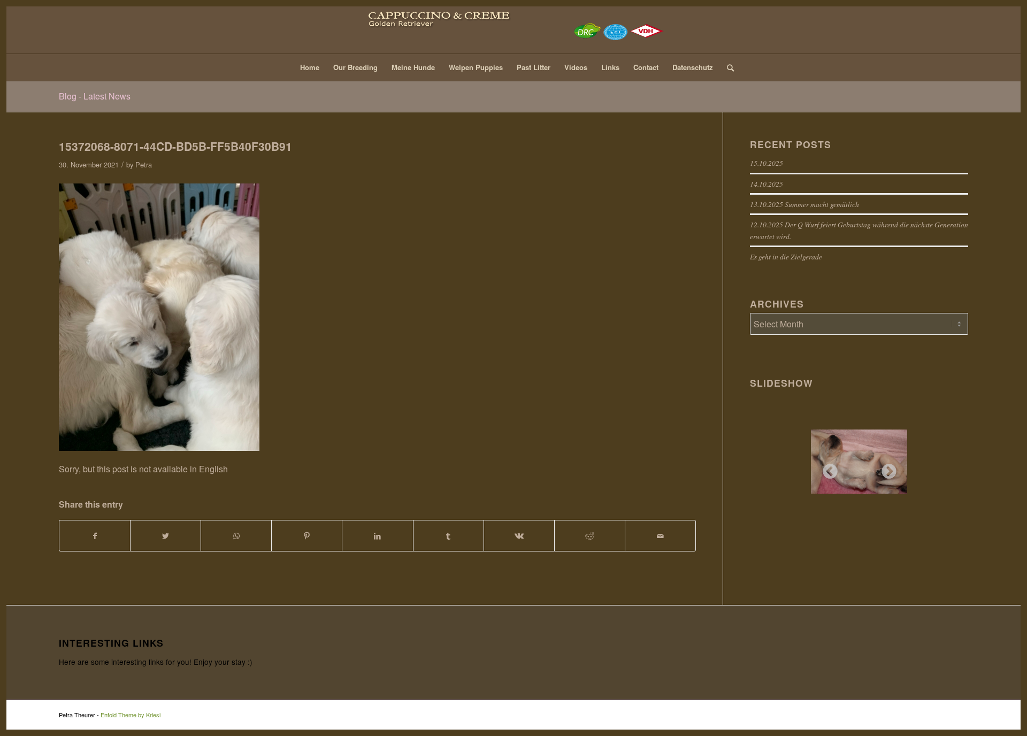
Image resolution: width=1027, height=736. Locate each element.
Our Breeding (355, 67)
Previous (827, 468)
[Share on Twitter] (166, 535)
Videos (575, 67)
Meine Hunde (413, 67)
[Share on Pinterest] (307, 535)
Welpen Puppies (476, 67)
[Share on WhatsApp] (236, 535)
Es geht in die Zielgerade (786, 256)
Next (885, 468)
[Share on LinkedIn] (377, 535)
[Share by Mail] (660, 535)
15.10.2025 (766, 163)
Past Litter (533, 67)
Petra (143, 164)
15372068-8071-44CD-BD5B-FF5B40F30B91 (175, 146)
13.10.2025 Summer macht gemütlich (804, 204)
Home (309, 67)
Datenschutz (692, 67)
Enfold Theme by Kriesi (130, 714)
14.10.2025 (766, 184)
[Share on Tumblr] (448, 535)
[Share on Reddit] (590, 535)
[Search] (727, 67)
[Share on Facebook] (94, 535)
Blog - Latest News (95, 96)
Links (610, 67)
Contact (645, 67)
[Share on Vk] (519, 535)
